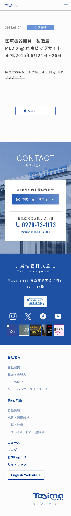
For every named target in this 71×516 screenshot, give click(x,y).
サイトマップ (17, 464)
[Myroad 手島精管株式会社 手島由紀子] (12, 330)
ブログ (12, 450)
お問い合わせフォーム (38, 199)
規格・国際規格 (19, 417)
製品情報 (14, 410)
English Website (24, 475)
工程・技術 (15, 424)
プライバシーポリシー (46, 503)
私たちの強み (17, 374)
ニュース (14, 442)
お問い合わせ (17, 457)
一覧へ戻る (28, 111)
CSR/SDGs (15, 382)
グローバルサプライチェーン (28, 389)
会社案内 (14, 367)
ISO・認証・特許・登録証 (26, 432)
